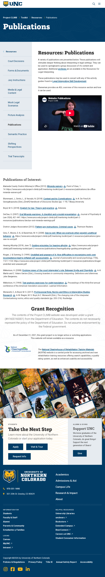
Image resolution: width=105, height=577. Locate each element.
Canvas (6, 539)
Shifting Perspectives (15, 145)
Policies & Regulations (14, 562)
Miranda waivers (55, 186)
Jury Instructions (16, 80)
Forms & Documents (18, 70)
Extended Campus (64, 526)
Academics (62, 474)
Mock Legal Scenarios (13, 104)
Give (80, 453)
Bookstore (61, 521)
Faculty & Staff (10, 517)
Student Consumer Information (71, 538)
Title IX (49, 562)
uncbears (60, 517)
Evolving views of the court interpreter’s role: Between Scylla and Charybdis (57, 270)
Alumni (6, 521)
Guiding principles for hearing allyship (50, 245)
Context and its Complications (57, 198)
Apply (16, 446)
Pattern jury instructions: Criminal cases (54, 227)
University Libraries (65, 513)
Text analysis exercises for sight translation (43, 283)
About (59, 499)
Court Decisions (16, 61)
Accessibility (86, 562)
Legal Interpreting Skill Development (69, 81)
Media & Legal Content (15, 91)
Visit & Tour (37, 446)
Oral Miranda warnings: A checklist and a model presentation (47, 214)
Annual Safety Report (66, 562)
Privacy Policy (35, 562)
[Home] (12, 4)
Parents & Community (13, 526)
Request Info (19, 456)
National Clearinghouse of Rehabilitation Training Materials (68, 349)
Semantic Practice (17, 134)
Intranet (7, 547)
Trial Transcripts (16, 156)
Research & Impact (66, 493)
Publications (14, 124)
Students (7, 513)
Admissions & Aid (66, 480)
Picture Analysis (16, 115)
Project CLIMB (10, 17)
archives (62, 69)
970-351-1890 (13, 489)
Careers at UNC (63, 534)
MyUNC (6, 543)
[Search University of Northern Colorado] (94, 4)
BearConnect (62, 530)
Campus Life (63, 486)
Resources (37, 17)
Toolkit (24, 17)
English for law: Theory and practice (37, 208)
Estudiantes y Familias (13, 530)
